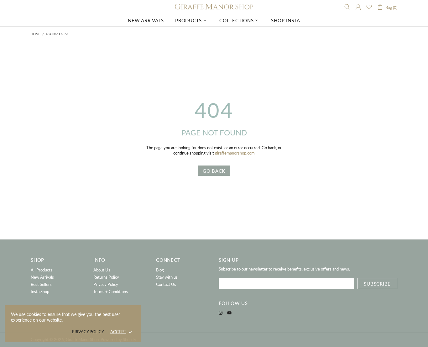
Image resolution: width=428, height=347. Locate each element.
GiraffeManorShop (214, 7)
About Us (101, 269)
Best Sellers (41, 284)
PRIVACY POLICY (88, 331)
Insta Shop (40, 291)
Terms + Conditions (110, 291)
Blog (160, 269)
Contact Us (166, 284)
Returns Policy (106, 277)
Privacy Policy (105, 284)
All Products (41, 269)
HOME (35, 34)
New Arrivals (42, 277)
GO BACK (214, 171)
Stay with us (167, 277)
